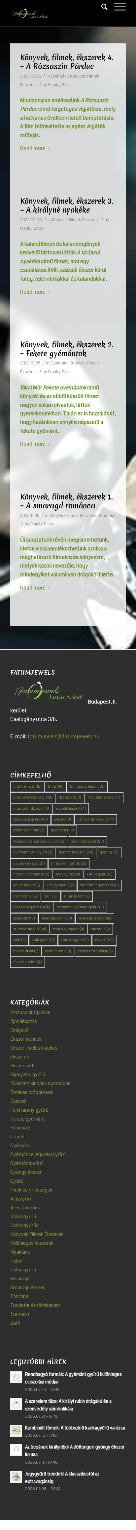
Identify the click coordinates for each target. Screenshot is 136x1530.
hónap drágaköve (31, 874)
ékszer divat (26, 951)
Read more (33, 148)
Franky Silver (60, 85)
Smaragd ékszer (27, 1287)
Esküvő (18, 1101)
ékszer (104, 940)
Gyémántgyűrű (87, 841)
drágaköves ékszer (32, 797)
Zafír (15, 1323)
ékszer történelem (95, 951)
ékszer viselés (27, 962)
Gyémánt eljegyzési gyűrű (38, 841)
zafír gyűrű (43, 940)
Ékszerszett (22, 1065)
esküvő (62, 819)
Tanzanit (19, 1296)
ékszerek (19, 1056)
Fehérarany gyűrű (95, 819)
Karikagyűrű (99, 874)
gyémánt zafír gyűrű (32, 852)
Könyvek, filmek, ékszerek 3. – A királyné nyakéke (66, 205)
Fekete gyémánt (27, 1119)
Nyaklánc (20, 1252)
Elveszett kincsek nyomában (40, 1083)
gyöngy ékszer (29, 863)
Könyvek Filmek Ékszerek (75, 220)
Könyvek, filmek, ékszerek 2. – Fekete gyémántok (66, 349)
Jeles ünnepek (25, 1207)
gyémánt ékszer (76, 852)
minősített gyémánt (99, 885)
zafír (19, 940)
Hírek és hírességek (31, 1190)
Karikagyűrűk (24, 1225)
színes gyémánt (68, 929)
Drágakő (19, 1030)
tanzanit (100, 929)
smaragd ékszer (94, 918)
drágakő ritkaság (31, 808)
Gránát (17, 1136)
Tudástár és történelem (35, 1305)
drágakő (70, 797)
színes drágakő (29, 929)
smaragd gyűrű (56, 918)
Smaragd (107, 516)
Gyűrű (17, 1181)
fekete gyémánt (29, 830)
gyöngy (109, 852)
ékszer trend (58, 951)
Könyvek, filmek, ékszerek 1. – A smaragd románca (66, 501)
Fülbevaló (20, 1127)
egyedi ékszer (70, 808)
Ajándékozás (23, 1021)
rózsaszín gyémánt (32, 907)
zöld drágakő (75, 940)
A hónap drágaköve (30, 1012)
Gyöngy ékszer (26, 1172)
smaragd (24, 918)
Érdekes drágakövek (31, 1092)
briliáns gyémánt (87, 786)
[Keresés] (101, 6)
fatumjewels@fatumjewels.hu (63, 736)
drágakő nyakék (103, 797)
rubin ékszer (77, 896)
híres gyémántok (68, 863)
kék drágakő (26, 885)
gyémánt (62, 830)
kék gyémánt (60, 885)
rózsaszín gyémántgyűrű (80, 907)
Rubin (16, 1260)
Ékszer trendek (26, 1039)
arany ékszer (27, 786)
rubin (51, 896)
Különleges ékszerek (31, 1243)
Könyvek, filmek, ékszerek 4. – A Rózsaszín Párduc (66, 62)
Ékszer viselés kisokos (33, 1048)
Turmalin (19, 1314)
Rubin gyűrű (23, 1269)
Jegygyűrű (68, 874)
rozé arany (25, 896)
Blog (56, 786)
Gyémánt (59, 76)
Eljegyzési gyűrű (30, 819)
